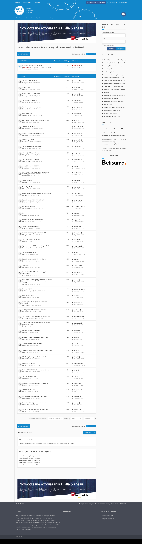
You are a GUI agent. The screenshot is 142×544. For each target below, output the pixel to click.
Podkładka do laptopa (28, 363)
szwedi (25, 261)
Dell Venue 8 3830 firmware (30, 159)
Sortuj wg (67, 418)
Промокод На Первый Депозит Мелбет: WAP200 (115, 63)
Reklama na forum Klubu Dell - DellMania (36, 68)
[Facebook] (123, 14)
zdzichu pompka (27, 291)
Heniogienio (77, 363)
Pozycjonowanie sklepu (111, 98)
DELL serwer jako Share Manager (32, 344)
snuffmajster (26, 176)
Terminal (106, 92)
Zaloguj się (107, 24)
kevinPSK (25, 135)
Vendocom (26, 202)
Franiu (25, 339)
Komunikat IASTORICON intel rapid (32, 219)
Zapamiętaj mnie (109, 45)
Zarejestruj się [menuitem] (113, 2)
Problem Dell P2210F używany (31, 330)
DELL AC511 (25, 265)
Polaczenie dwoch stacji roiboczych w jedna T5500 (37, 350)
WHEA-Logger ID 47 (28, 140)
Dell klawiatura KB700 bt (29, 100)
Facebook (111, 49)
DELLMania (26, 67)
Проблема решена (109, 72)
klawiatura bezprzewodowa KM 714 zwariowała (36, 193)
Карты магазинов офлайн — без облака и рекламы (115, 78)
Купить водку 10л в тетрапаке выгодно (115, 84)
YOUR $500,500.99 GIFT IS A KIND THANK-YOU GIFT (115, 101)
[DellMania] (24, 11)
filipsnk (25, 241)
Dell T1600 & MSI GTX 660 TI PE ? (32, 239)
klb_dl (25, 122)
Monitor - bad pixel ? (28, 295)
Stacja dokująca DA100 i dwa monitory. (34, 259)
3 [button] (92, 54)
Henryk (25, 182)
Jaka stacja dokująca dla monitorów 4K (33, 153)
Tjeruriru (25, 228)
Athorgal (25, 96)
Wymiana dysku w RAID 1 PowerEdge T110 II (35, 246)
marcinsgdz (26, 248)
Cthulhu (25, 168)
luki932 (25, 89)
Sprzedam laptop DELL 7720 (112, 116)
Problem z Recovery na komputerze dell (34, 233)
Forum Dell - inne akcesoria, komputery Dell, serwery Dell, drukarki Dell (50, 47)
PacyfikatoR (26, 235)
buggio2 (25, 221)
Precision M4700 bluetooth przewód (114, 95)
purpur (25, 365)
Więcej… (18, 2)
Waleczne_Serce (27, 208)
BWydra (25, 155)
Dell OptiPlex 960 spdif (29, 252)
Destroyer (26, 398)
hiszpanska (26, 305)
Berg (24, 378)
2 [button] (89, 54)
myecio (25, 332)
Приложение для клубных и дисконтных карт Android (115, 75)
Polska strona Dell (107, 516)
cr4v (24, 391)
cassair (25, 215)
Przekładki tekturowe (110, 113)
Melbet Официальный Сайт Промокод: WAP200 (115, 60)
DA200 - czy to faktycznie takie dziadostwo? (35, 357)
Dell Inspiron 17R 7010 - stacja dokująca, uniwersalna (34, 272)
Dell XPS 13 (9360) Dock (29, 376)
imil (24, 254)
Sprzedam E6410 (27, 289)
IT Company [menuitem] (36, 2)
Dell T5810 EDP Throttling (29, 81)
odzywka (25, 83)
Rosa (24, 345)
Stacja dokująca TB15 (28, 389)
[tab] (106, 128)
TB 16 (23, 213)
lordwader (26, 115)
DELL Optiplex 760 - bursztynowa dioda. (34, 310)
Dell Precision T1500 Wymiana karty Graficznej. (36, 316)
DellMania (21, 504)
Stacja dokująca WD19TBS (30, 127)
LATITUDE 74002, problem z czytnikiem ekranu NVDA (115, 89)
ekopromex (26, 326)
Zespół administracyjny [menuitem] (87, 504)
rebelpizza (26, 312)
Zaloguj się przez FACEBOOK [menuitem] (96, 2)
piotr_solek (77, 107)
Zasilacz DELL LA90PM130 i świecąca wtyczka (35, 370)
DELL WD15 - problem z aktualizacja (33, 133)
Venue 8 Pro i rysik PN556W (30, 166)
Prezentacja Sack (109, 69)
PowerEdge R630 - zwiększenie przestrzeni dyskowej (35, 302)
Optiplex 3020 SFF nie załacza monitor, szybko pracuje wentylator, (36, 323)
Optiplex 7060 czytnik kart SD (31, 94)
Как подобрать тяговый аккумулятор (115, 66)
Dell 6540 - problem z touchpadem (32, 107)
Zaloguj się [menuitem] (123, 2)
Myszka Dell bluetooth (29, 206)
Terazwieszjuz (27, 318)
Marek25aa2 (26, 128)
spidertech (26, 142)
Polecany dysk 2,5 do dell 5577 (31, 226)
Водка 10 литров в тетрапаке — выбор (115, 81)
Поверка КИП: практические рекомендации (115, 87)
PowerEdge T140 (27, 180)
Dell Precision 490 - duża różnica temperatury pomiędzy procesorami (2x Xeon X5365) (36, 172)
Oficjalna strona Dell (108, 519)
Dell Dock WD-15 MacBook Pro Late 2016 (34, 396)
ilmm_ (25, 352)
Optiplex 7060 (26, 87)
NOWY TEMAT (24, 54)
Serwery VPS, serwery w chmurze (32, 65)
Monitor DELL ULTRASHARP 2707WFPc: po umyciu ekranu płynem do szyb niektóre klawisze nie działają (37, 281)
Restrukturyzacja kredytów (112, 110)
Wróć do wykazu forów (25, 432)
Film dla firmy (108, 104)
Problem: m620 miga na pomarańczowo (34, 403)
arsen (24, 109)
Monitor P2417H (27, 113)
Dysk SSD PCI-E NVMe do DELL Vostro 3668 (35, 337)
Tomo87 (25, 275)
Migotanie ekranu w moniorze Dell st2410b (35, 383)
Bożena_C (26, 411)
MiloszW (25, 359)
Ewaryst (25, 405)
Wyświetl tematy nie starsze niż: (38, 418)
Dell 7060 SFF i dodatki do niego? (32, 146)
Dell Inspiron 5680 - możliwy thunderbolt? (115, 107)
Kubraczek (26, 267)
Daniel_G (25, 385)
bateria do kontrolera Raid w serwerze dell (35, 409)
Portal (25, 372)
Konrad (25, 284)
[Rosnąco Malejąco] (88, 418)
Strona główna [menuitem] (27, 2)
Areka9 (25, 195)
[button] (95, 54)
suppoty (25, 297)
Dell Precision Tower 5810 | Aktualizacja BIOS (35, 120)
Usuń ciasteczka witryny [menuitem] (103, 504)
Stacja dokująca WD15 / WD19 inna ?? (33, 200)
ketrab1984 (26, 161)
